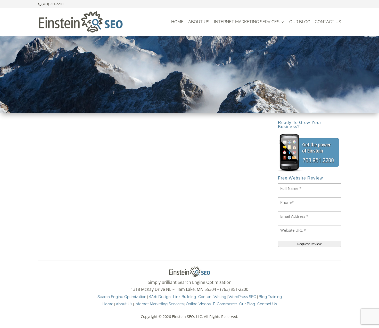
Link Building (184, 296)
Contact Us (328, 22)
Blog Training (270, 296)
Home (177, 22)
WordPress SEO (242, 296)
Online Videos (198, 304)
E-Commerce (225, 304)
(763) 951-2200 (52, 4)
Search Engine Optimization (121, 296)
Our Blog (299, 22)
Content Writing (212, 296)
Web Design (160, 296)
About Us (198, 22)
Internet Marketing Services (246, 22)
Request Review (309, 243)
